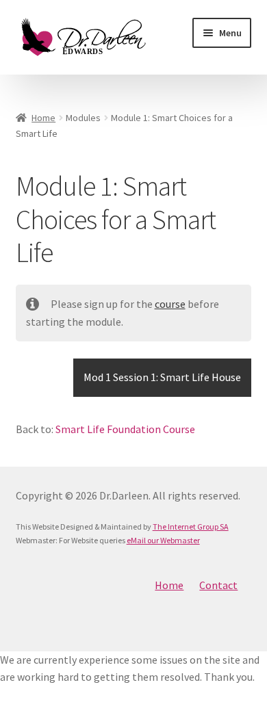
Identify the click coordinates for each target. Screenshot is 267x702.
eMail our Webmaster (163, 540)
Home (43, 118)
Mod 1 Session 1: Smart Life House (162, 377)
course (170, 304)
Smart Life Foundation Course (125, 429)
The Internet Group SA (191, 526)
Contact (218, 585)
